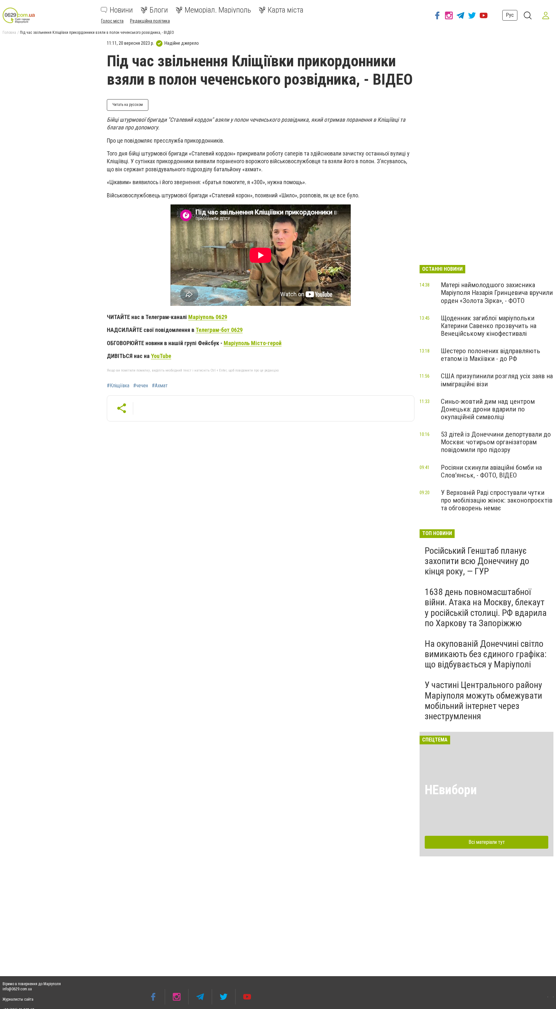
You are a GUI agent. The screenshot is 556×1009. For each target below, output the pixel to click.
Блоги (159, 10)
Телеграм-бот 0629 (219, 329)
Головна (9, 32)
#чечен (140, 386)
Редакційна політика (150, 21)
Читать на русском (127, 104)
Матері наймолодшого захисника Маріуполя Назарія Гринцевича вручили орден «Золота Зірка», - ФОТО (497, 292)
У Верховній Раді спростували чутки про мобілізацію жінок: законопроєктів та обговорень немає (496, 500)
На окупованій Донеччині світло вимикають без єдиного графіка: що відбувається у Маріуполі (486, 654)
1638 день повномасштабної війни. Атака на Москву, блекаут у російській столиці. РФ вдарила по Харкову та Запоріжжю (486, 607)
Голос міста (112, 21)
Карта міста (285, 10)
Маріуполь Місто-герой (253, 343)
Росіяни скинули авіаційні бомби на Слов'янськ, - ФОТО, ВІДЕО (491, 471)
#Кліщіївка (118, 386)
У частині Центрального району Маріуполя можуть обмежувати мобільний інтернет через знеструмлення (483, 700)
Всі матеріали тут (486, 842)
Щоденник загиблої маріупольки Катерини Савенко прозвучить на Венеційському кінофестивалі (488, 325)
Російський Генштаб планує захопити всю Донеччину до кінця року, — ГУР (477, 561)
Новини (121, 10)
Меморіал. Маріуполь (218, 10)
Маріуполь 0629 (207, 317)
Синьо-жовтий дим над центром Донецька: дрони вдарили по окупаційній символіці (488, 409)
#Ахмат (160, 386)
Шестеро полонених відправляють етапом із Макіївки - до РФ (490, 355)
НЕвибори (451, 789)
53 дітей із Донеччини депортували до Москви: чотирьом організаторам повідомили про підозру (496, 442)
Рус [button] (510, 15)
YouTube (161, 356)
